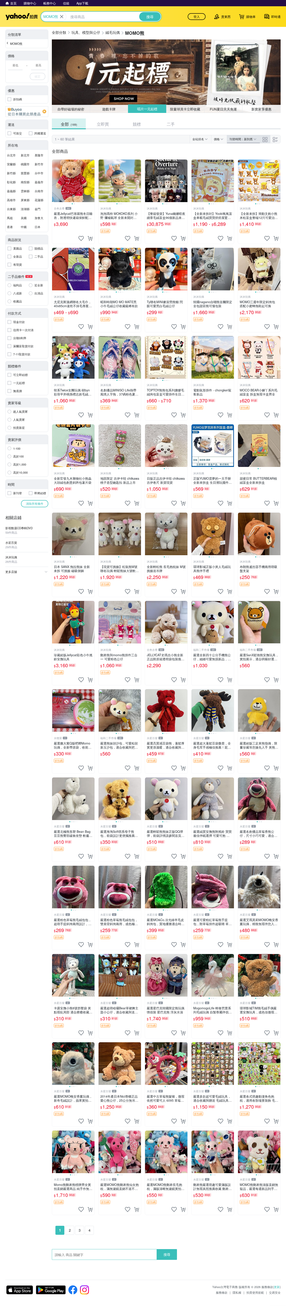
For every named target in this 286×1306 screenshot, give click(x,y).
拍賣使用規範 (255, 1292)
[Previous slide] (55, 180)
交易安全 (275, 1292)
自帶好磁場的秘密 (70, 109)
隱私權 (237, 1292)
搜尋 (167, 1254)
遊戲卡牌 (109, 109)
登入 (196, 16)
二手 (171, 124)
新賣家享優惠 (261, 109)
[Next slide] (92, 180)
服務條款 (221, 1292)
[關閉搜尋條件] (61, 16)
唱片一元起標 (147, 109)
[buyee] (26, 111)
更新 (277, 1287)
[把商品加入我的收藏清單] (81, 238)
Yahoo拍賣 (21, 16)
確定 (37, 76)
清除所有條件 (34, 503)
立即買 (103, 124)
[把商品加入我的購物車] (90, 238)
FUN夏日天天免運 (223, 109)
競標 (137, 124)
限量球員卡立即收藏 (185, 108)
